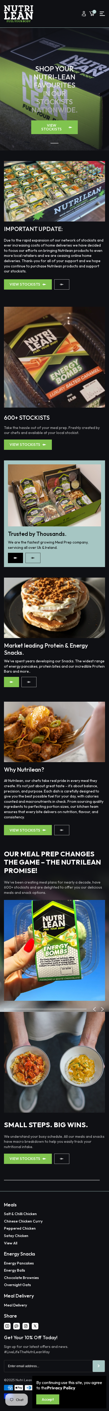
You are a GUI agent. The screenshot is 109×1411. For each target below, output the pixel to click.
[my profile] (84, 13)
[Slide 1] (54, 143)
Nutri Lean (24, 1380)
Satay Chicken (16, 1235)
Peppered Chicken (20, 1228)
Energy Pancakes (19, 1263)
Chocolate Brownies (21, 1277)
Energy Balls (14, 1270)
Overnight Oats (17, 1284)
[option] (54, 950)
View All (10, 1243)
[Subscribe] (99, 1366)
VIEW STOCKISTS (51, 127)
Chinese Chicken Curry (23, 1221)
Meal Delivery (15, 1305)
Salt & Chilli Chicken (20, 1213)
